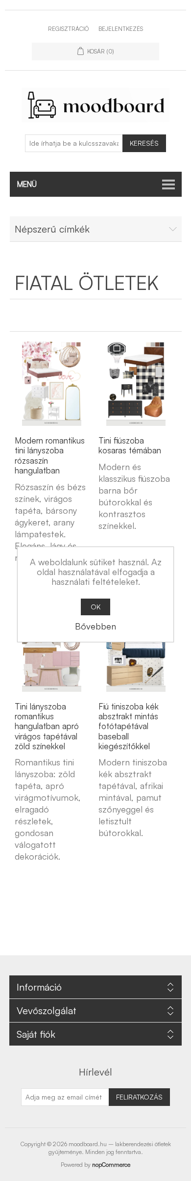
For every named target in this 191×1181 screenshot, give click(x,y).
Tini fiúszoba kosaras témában (129, 445)
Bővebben (95, 626)
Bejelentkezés (120, 28)
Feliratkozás (139, 1097)
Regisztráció (68, 28)
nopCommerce (111, 1164)
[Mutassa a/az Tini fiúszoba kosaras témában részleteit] (136, 383)
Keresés (144, 143)
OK (95, 607)
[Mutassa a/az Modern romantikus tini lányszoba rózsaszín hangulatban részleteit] (52, 383)
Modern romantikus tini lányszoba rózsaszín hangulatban (50, 455)
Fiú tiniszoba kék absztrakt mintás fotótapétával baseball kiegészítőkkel (128, 727)
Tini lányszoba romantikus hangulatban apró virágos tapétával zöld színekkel (47, 727)
